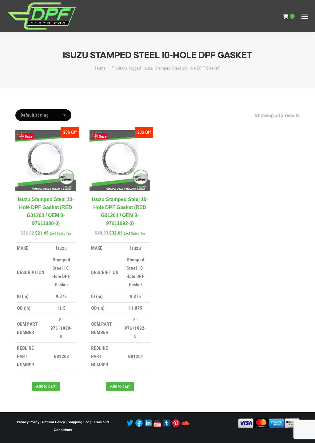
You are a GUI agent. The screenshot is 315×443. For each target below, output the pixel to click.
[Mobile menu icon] (305, 16)
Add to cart (45, 386)
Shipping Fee (78, 422)
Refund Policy (53, 422)
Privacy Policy (28, 422)
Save (28, 136)
